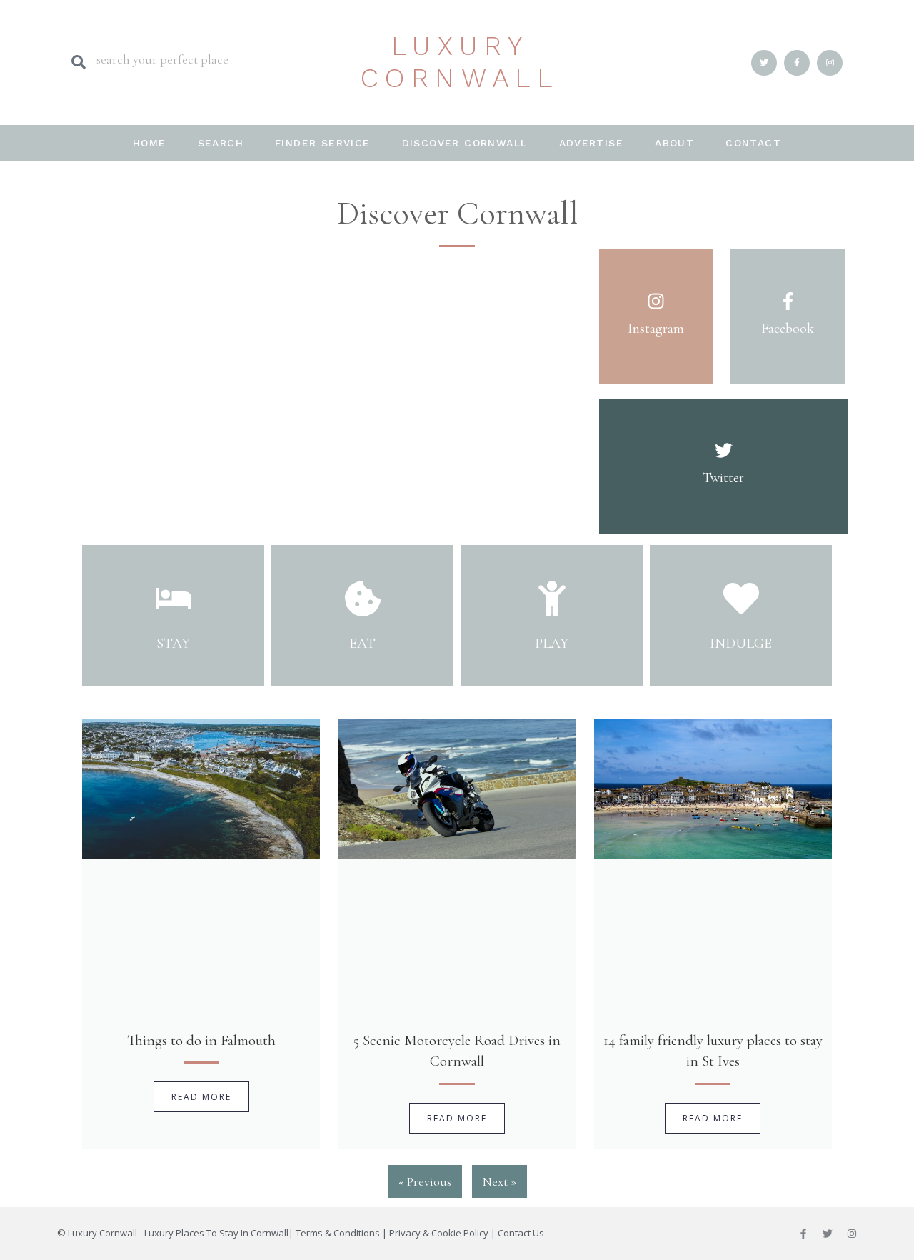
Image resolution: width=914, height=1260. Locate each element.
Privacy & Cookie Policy (438, 1232)
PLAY (551, 643)
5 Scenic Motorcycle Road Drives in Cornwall (457, 1050)
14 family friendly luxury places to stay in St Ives (713, 1050)
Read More (201, 1097)
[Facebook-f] (803, 1234)
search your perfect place (162, 59)
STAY (173, 643)
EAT (362, 643)
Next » (499, 1181)
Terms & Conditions (338, 1232)
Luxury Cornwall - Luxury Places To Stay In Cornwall (178, 1232)
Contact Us (521, 1232)
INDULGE (741, 643)
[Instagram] (852, 1234)
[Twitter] (828, 1234)
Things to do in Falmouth (201, 1040)
